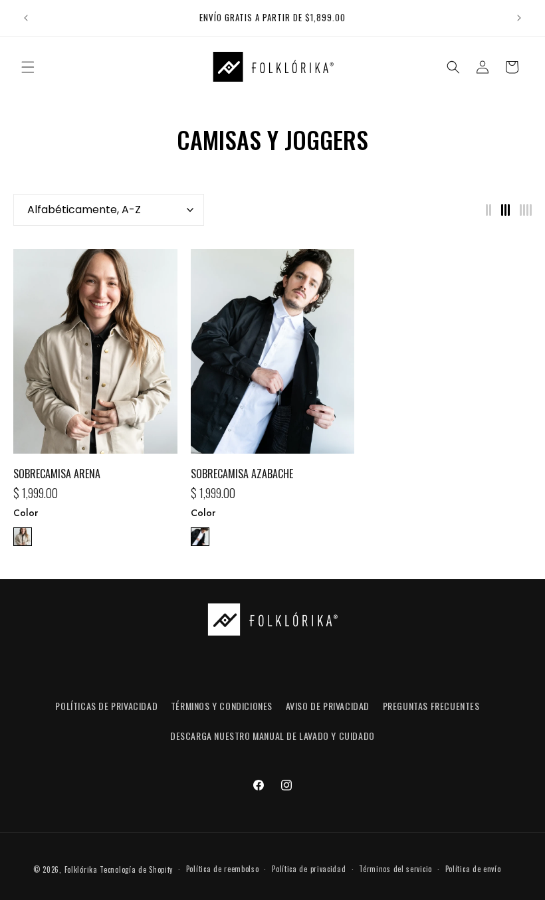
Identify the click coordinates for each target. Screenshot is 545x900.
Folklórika (81, 869)
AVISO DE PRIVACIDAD (328, 706)
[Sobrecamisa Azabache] (273, 358)
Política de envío (473, 868)
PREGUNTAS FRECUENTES (431, 706)
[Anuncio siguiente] (519, 18)
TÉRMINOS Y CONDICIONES (221, 706)
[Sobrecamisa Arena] (95, 358)
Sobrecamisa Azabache (242, 473)
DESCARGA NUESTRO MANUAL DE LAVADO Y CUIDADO (272, 736)
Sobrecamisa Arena (56, 473)
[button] (28, 67)
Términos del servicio (395, 868)
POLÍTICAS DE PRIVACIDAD (106, 706)
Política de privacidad (309, 868)
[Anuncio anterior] (26, 18)
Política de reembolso (222, 868)
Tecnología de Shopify (136, 869)
